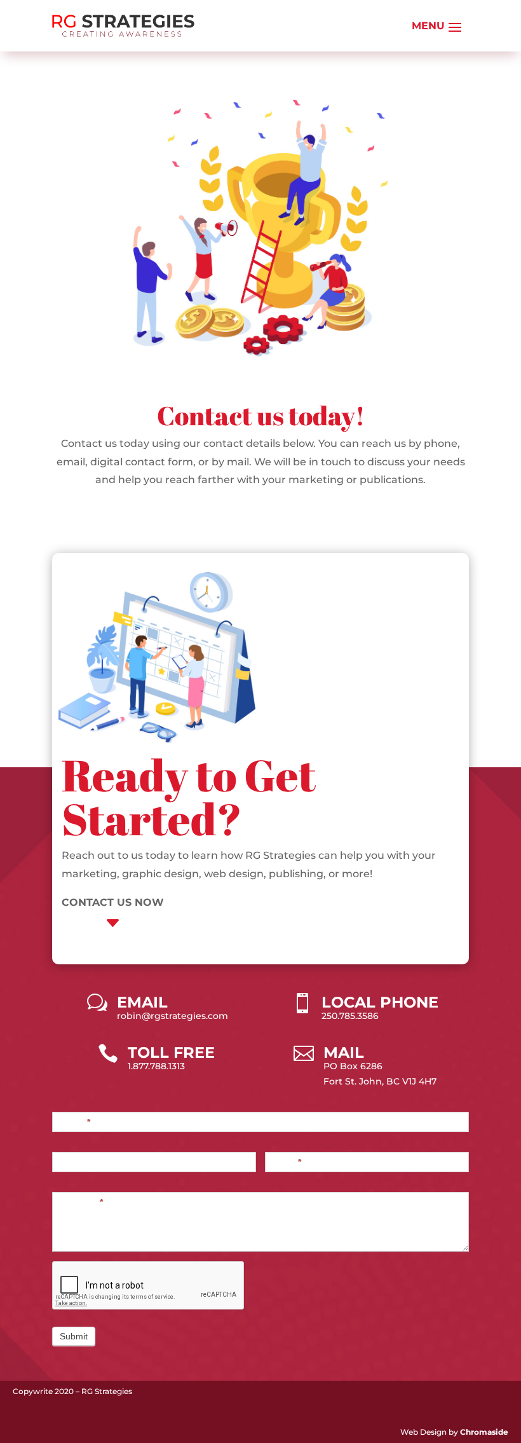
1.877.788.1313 (156, 1066)
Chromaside (484, 1432)
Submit (74, 1336)
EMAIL (142, 1002)
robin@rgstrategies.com (172, 1016)
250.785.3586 (350, 1016)
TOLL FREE (171, 1052)
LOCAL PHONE (379, 1002)
